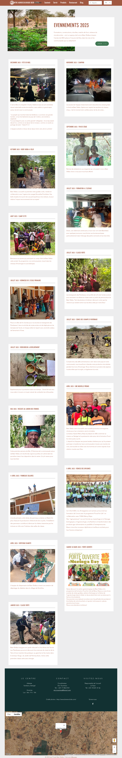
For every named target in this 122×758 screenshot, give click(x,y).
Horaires (29, 690)
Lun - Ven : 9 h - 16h (29, 692)
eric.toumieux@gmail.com (62, 690)
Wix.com (74, 757)
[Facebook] (93, 704)
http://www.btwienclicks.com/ (66, 699)
